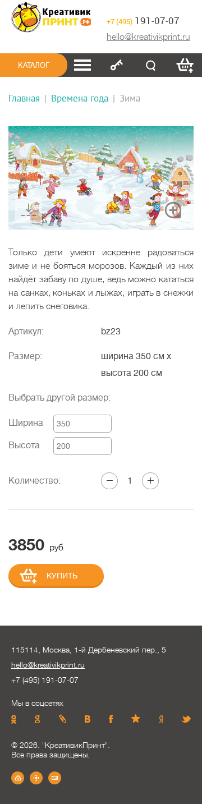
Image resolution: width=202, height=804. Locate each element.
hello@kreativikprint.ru (148, 37)
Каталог (33, 65)
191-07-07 (143, 20)
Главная (24, 98)
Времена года (79, 98)
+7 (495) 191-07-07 (45, 680)
